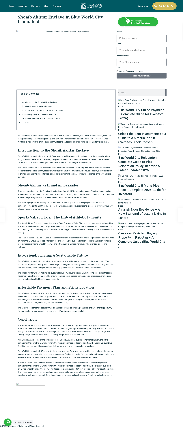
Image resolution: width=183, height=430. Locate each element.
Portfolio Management (80, 405)
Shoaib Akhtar (97, 191)
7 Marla (140, 72)
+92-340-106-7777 (126, 401)
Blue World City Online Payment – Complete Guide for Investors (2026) (141, 114)
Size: (119, 68)
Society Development (80, 408)
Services (35, 6)
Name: (119, 32)
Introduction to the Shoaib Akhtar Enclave (39, 102)
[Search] (166, 92)
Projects (57, 6)
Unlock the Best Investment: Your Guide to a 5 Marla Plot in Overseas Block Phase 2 (142, 138)
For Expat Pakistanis (79, 393)
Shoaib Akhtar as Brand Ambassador (37, 106)
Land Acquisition (78, 399)
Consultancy (76, 389)
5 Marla (131, 72)
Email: (119, 44)
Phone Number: (123, 56)
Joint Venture (76, 396)
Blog (46, 6)
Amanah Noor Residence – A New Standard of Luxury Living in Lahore (142, 214)
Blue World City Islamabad (29, 136)
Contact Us (143, 6)
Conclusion (26, 122)
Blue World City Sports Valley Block (69, 223)
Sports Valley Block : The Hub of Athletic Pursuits (42, 110)
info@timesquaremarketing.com (132, 406)
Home (11, 6)
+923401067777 (166, 6)
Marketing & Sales (78, 402)
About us (22, 6)
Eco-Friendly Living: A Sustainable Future (39, 114)
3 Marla (121, 72)
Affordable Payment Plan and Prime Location (41, 118)
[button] (112, 94)
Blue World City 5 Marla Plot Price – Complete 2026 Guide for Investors (142, 190)
